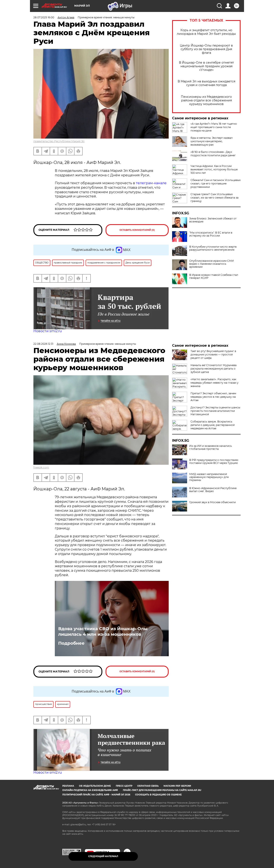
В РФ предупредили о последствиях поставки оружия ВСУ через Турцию (213, 462)
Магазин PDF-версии (177, 786)
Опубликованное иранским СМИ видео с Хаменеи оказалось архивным (211, 263)
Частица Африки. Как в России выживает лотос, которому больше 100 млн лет (214, 169)
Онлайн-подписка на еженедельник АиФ (90, 790)
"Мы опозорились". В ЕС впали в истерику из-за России (210, 234)
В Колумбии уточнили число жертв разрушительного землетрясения (213, 248)
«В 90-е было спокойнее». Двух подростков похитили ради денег (213, 153)
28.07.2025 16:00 (43, 17)
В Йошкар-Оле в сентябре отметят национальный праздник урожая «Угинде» (206, 66)
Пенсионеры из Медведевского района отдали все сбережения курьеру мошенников (206, 100)
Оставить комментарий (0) (137, 230)
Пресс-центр (124, 786)
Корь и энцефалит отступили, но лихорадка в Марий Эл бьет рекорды (206, 32)
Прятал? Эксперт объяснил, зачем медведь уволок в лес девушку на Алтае (213, 397)
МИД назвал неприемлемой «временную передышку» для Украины (209, 477)
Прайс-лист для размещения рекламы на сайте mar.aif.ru (162, 790)
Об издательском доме (95, 786)
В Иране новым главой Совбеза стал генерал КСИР (213, 276)
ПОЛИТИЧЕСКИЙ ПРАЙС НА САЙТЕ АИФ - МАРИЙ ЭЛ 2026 (96, 794)
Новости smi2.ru (47, 331)
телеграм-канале (151, 183)
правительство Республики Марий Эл (59, 141)
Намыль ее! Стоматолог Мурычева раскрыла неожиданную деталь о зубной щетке (214, 369)
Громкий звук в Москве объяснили (212, 502)
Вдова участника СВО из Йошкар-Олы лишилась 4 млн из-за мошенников (102, 631)
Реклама (68, 786)
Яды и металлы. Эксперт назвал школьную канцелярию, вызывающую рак (212, 141)
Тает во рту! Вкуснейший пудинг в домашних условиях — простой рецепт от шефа (213, 354)
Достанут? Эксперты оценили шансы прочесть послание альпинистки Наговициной (215, 411)
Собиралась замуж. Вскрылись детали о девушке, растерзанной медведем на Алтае (213, 425)
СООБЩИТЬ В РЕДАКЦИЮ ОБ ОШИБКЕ (158, 794)
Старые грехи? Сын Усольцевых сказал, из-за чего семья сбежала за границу (214, 198)
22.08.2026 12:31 (43, 343)
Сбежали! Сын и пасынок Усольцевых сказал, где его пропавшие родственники (216, 183)
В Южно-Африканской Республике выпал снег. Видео (213, 490)
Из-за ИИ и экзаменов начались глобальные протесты (210, 447)
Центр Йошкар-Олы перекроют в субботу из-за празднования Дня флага (206, 49)
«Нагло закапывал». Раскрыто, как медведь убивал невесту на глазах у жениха (214, 383)
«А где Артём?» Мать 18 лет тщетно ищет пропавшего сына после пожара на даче (214, 127)
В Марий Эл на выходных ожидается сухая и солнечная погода (206, 83)
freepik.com (41, 467)
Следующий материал (103, 856)
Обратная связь (148, 786)
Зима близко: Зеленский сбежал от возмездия (213, 220)
